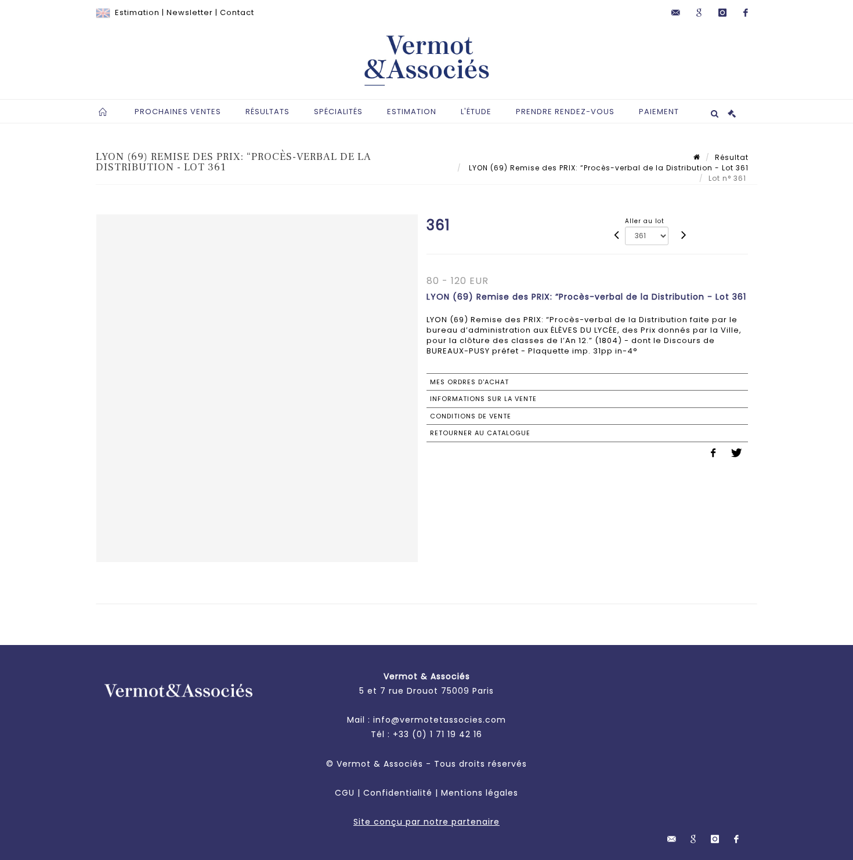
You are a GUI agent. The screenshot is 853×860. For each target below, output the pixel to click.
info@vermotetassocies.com (439, 720)
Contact (237, 12)
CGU (345, 793)
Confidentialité (397, 793)
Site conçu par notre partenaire (426, 822)
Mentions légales (479, 793)
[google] (699, 12)
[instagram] (722, 12)
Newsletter (190, 12)
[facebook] (745, 12)
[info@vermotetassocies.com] (676, 12)
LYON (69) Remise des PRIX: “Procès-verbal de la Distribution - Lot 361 (608, 168)
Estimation (137, 12)
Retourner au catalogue (480, 433)
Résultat (732, 157)
